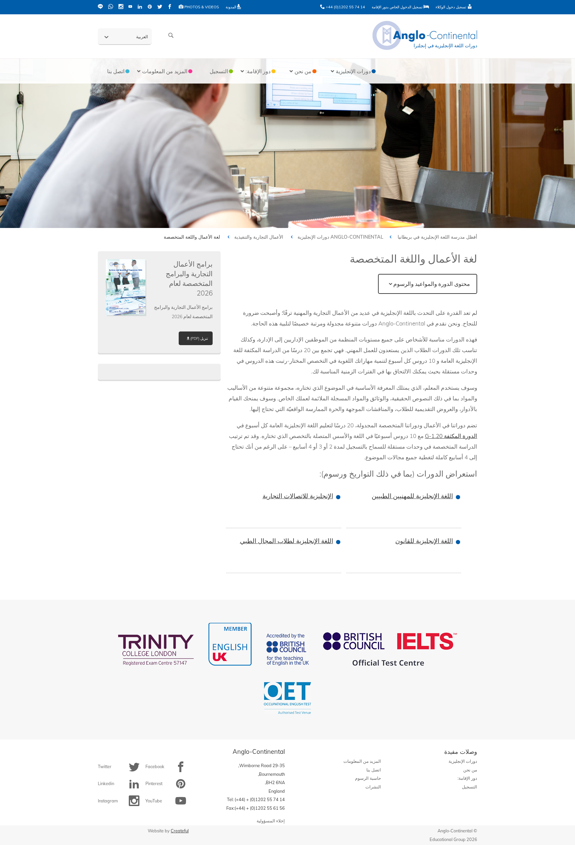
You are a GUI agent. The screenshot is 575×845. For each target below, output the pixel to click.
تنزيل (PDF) (199, 338)
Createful (180, 830)
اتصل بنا (373, 769)
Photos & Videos (201, 7)
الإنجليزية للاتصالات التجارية (298, 496)
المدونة (231, 7)
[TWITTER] (159, 7)
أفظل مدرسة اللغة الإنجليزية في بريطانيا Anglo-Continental (403, 237)
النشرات (373, 786)
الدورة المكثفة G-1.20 (451, 435)
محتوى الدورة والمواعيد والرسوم (431, 283)
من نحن (470, 769)
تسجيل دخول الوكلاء (451, 7)
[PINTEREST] (149, 7)
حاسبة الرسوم (368, 778)
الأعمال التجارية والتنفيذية (258, 237)
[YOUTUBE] (130, 7)
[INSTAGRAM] (120, 7)
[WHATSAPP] (110, 7)
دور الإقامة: (467, 778)
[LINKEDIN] (139, 7)
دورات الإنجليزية (313, 237)
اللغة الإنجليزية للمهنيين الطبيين (412, 496)
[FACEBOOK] (169, 7)
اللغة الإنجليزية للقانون (424, 541)
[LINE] (100, 7)
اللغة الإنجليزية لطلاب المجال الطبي (286, 541)
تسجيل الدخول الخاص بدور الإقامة (398, 7)
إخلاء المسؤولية (271, 820)
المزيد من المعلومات (362, 761)
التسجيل (469, 786)
